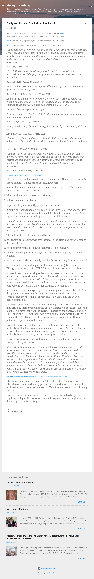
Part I (62, 33)
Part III (8, 41)
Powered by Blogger (48, 568)
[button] (86, 23)
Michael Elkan (52, 573)
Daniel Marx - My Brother (18, 509)
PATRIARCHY (17, 411)
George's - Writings (19, 5)
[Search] (90, 6)
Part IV (8, 45)
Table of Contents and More (19, 482)
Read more (83, 502)
